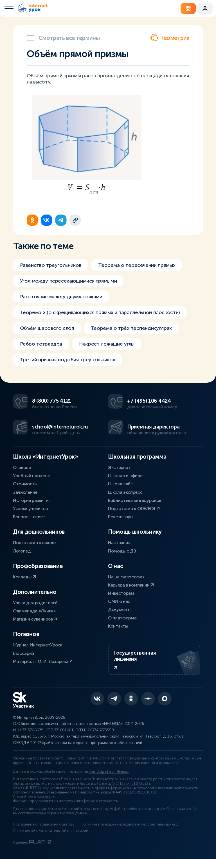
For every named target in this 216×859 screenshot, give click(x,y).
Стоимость (25, 483)
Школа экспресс (125, 492)
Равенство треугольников (51, 265)
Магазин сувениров (33, 619)
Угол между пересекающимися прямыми (68, 281)
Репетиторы (120, 516)
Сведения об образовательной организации (50, 831)
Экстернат (119, 467)
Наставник (119, 542)
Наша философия (126, 576)
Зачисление (25, 492)
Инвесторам (121, 593)
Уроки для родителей (35, 602)
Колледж (23, 576)
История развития (32, 500)
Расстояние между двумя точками (61, 296)
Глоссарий (23, 653)
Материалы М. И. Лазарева (41, 661)
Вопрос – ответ (29, 516)
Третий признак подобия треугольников (67, 359)
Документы (120, 609)
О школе (22, 467)
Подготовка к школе (34, 542)
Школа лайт (120, 483)
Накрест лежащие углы (106, 344)
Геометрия (175, 38)
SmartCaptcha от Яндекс (109, 772)
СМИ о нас (119, 601)
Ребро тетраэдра (41, 344)
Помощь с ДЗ (122, 551)
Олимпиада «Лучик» (34, 610)
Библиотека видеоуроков (134, 500)
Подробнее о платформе (34, 797)
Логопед (22, 551)
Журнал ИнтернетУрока (37, 644)
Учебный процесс (31, 475)
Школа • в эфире (125, 475)
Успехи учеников (30, 508)
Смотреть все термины (69, 38)
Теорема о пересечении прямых (136, 265)
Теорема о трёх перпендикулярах (131, 328)
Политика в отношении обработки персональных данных (129, 824)
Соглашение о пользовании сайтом (43, 824)
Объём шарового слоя (47, 328)
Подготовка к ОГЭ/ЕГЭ (132, 508)
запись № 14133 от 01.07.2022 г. (125, 784)
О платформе (122, 617)
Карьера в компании (129, 585)
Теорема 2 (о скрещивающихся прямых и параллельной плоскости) (100, 312)
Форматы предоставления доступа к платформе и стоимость (65, 801)
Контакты (118, 626)
